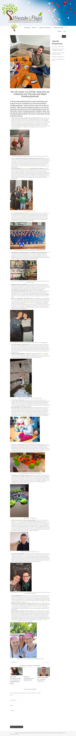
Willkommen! (27, 27)
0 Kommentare (47, 662)
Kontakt (60, 31)
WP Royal (17, 734)
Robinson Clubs (24, 121)
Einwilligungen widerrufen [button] (61, 732)
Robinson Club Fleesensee (30, 303)
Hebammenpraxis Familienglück (37, 607)
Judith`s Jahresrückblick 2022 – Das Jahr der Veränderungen (42, 679)
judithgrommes (14, 662)
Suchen (64, 36)
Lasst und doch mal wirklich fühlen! (58, 46)
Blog (65, 31)
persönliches (30, 89)
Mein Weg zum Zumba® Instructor (58, 56)
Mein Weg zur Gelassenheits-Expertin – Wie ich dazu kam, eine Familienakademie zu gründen (16, 680)
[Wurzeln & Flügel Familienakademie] (14, 27)
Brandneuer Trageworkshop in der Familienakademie (29, 678)
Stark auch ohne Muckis (18, 521)
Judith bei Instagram (29, 732)
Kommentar (12, 710)
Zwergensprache (19, 412)
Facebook (16, 732)
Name (11, 695)
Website (11, 705)
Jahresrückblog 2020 (22, 601)
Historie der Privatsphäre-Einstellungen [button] (50, 732)
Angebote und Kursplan (44, 27)
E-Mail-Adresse (13, 700)
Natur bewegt (42, 353)
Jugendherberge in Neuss (15, 355)
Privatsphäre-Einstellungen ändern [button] (38, 732)
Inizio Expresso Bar (24, 592)
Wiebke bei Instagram (22, 732)
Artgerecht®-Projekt (59, 27)
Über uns (34, 27)
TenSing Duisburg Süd (25, 168)
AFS (34, 480)
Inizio (23, 556)
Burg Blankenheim (41, 354)
